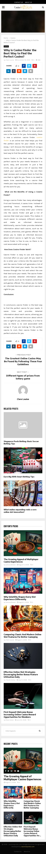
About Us (28, 2)
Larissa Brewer (11, 565)
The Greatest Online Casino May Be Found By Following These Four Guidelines (23, 361)
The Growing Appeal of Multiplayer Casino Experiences (21, 560)
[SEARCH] (39, 730)
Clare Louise (10, 60)
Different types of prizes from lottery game (23, 377)
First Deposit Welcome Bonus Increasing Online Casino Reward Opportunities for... (32, 831)
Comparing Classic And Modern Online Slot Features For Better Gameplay (22, 635)
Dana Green (10, 720)
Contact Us (18, 2)
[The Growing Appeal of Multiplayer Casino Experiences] (23, 543)
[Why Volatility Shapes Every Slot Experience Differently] (23, 581)
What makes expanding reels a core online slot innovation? (20, 510)
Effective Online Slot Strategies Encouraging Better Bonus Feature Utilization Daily (21, 674)
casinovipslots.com (27, 846)
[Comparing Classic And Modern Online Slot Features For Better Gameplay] (23, 618)
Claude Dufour (10, 680)
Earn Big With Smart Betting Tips (19, 477)
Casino (6, 46)
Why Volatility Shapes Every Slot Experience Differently (20, 598)
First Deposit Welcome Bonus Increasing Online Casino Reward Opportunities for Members (20, 714)
